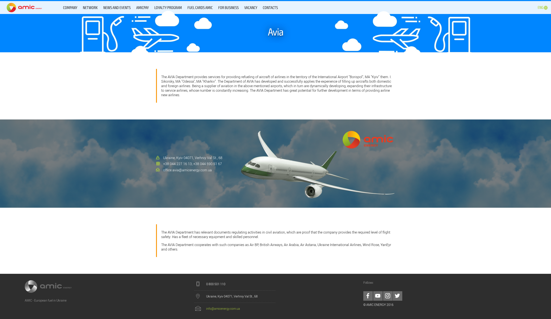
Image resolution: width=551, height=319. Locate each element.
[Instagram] (388, 296)
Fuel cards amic (200, 7)
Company (70, 7)
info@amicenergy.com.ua (223, 309)
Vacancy (250, 7)
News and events (117, 7)
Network (90, 7)
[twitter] (397, 296)
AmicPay (142, 7)
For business (228, 7)
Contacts (270, 7)
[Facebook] (368, 296)
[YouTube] (378, 296)
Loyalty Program (168, 7)
